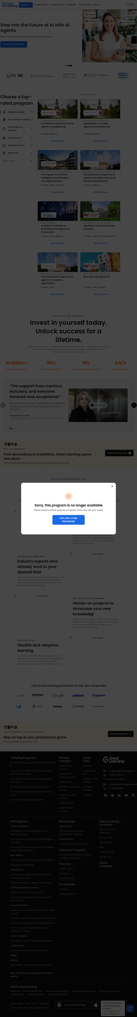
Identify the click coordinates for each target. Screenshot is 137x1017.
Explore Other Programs (68, 520)
